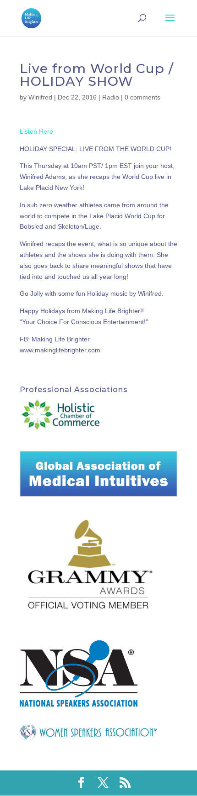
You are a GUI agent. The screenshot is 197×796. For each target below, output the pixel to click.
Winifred (40, 97)
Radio (110, 97)
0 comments (142, 97)
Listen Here (36, 131)
